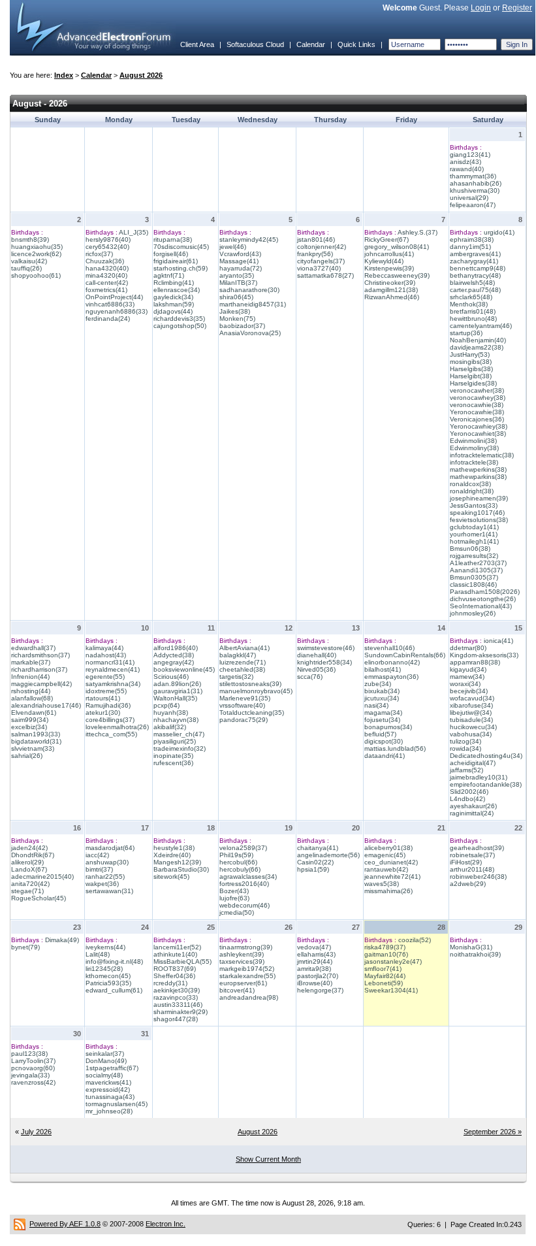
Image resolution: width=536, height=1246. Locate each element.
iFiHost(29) (466, 862)
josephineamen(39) (479, 498)
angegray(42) (173, 662)
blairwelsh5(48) (472, 282)
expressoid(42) (108, 1089)
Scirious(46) (171, 676)
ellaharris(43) (316, 954)
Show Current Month (268, 1159)
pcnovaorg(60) (33, 1068)
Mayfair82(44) (384, 975)
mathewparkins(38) (478, 476)
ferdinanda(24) (108, 318)
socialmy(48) (104, 1075)
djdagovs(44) (173, 311)
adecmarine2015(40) (42, 876)
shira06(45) (236, 297)
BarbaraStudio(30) (181, 869)
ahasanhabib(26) (475, 183)
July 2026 (36, 1132)
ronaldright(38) (472, 491)
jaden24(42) (29, 847)
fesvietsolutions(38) (479, 519)
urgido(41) (499, 232)
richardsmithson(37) (40, 655)
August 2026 (141, 75)
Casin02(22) (315, 862)
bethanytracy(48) (475, 275)
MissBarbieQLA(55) (182, 961)
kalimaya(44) (104, 647)
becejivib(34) (469, 691)
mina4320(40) (106, 275)
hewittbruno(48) (473, 318)
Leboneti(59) (383, 983)
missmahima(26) (388, 890)
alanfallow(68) (32, 698)
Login (481, 7)
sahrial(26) (26, 755)
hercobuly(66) (239, 869)
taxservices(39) (241, 961)
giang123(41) (470, 154)
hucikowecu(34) (473, 726)
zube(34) (377, 683)
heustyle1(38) (174, 847)
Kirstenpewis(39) (389, 268)
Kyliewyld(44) (383, 261)
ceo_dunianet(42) (391, 862)
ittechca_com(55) (111, 734)
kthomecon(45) (108, 975)
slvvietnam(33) (32, 748)
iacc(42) (97, 855)
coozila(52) (414, 939)
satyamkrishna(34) (113, 683)
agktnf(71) (168, 275)
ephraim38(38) (472, 239)
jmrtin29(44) (314, 961)
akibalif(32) (169, 726)
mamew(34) (467, 676)
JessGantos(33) (473, 505)
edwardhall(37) (33, 647)
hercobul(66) (238, 862)
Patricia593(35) (108, 983)
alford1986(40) (175, 647)
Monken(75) (237, 318)
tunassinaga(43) (110, 1096)
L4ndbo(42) (467, 798)
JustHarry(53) (470, 354)
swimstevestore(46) (326, 647)
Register (517, 7)
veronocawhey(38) (477, 397)
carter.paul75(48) (475, 289)
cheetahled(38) (242, 669)
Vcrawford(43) (240, 253)
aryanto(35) (236, 275)
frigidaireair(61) (175, 261)
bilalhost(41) (382, 669)
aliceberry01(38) (388, 847)
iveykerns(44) (105, 947)
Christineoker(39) (389, 282)
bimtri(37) (99, 869)
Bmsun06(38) (470, 548)
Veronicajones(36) (477, 419)
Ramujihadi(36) (108, 705)
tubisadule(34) (471, 719)
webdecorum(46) (244, 905)
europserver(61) (243, 983)
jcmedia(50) (236, 912)
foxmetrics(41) (106, 289)
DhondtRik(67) (32, 855)
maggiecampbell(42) (41, 683)
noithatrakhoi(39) (475, 954)
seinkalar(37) (105, 1053)
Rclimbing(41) (173, 282)
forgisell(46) (170, 253)
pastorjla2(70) (317, 975)
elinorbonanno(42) (392, 662)
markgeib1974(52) (246, 968)
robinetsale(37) (472, 855)
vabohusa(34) (471, 734)
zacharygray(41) (474, 261)
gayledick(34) (173, 297)
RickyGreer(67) (386, 239)
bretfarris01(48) (473, 311)
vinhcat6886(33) (110, 304)
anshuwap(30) (107, 862)
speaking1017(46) (477, 512)
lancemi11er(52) (177, 947)
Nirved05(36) (316, 669)
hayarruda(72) (240, 268)
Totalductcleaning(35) (251, 712)
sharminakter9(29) (180, 1011)
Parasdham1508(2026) (485, 591)
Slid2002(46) (469, 791)
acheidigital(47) (473, 762)
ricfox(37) (99, 253)
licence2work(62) (36, 253)
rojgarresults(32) (474, 555)
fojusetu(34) (382, 719)
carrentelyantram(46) (481, 325)
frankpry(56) (315, 253)
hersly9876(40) (108, 239)
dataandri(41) (384, 755)
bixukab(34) (382, 691)
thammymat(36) (473, 176)
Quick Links (356, 44)
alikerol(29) (27, 862)
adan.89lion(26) (177, 683)
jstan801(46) (316, 239)
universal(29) (469, 197)
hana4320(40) (107, 268)
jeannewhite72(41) (392, 876)
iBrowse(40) (314, 983)
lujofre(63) (234, 898)
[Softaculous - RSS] (19, 1224)
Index (63, 75)
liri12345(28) (104, 968)
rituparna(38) (172, 239)
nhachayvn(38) (175, 719)
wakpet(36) (102, 883)
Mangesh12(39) (177, 862)
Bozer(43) (234, 890)
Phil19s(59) (236, 855)
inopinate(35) (173, 755)
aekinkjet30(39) (176, 990)
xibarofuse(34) (471, 705)
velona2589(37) (243, 847)
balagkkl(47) (237, 655)
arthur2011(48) (472, 869)
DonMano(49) (106, 1060)
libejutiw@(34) (471, 712)
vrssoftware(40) (242, 705)
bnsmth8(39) (30, 239)
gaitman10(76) (386, 954)
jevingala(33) (30, 1075)
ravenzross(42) (33, 1082)
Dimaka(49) (62, 939)
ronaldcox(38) (470, 483)
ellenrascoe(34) (176, 289)
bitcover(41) (237, 990)
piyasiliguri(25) (174, 741)
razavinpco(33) (175, 997)
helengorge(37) (320, 990)
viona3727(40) (319, 268)
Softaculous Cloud (255, 44)
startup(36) (466, 332)
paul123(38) (29, 1053)
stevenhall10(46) (389, 647)
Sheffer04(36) (174, 975)
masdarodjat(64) (110, 847)
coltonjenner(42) (321, 246)
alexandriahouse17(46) (46, 705)
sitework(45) (171, 876)
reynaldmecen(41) (113, 669)
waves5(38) (381, 883)
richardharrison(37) (39, 669)
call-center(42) (107, 282)
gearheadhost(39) (477, 847)
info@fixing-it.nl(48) (114, 961)
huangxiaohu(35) (37, 246)
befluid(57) (380, 734)
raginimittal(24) (472, 813)
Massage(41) (239, 261)
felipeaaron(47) (473, 204)
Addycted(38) (173, 655)
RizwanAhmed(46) (391, 297)
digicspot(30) (383, 741)
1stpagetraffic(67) (112, 1068)
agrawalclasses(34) (248, 876)
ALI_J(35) (133, 232)
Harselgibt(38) (471, 376)
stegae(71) (27, 890)
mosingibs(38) (471, 361)
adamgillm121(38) (391, 289)
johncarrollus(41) (389, 253)
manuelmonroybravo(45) (255, 691)
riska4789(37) (384, 947)
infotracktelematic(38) (482, 455)
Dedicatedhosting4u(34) (486, 755)
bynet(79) (25, 947)
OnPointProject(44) (114, 297)
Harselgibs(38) (471, 368)
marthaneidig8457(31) (252, 304)
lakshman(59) (173, 304)
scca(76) (310, 676)
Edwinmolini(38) (473, 440)
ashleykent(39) (241, 954)
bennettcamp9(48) (477, 268)
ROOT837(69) (174, 968)
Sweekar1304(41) (391, 990)
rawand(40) (467, 168)
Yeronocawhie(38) (477, 412)
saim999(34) (29, 719)
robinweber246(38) (478, 876)
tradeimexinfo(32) (179, 748)
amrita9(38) (314, 968)
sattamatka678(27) (325, 275)
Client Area (197, 44)
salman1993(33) (35, 734)
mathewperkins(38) (478, 469)
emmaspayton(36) (391, 676)
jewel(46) (232, 246)
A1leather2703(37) (478, 562)
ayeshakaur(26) (473, 806)
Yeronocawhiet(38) (478, 433)
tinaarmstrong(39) (245, 947)
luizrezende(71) (242, 662)
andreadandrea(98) (248, 997)
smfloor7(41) (383, 968)
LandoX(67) (29, 869)
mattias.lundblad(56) (395, 748)
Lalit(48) (98, 954)
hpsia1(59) (313, 869)
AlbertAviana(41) (244, 647)
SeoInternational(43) (481, 606)
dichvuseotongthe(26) (483, 598)
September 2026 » (493, 1132)
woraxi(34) (465, 683)
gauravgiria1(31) (177, 691)
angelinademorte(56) (328, 855)
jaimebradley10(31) (478, 777)
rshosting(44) (30, 691)
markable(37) (30, 662)
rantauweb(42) (386, 869)
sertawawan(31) (109, 890)
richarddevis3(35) (179, 318)
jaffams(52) (466, 770)
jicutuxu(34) (381, 698)
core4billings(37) (110, 719)
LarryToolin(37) (33, 1060)
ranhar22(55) (105, 876)
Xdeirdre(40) (172, 855)
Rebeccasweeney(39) (397, 275)
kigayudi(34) (468, 669)
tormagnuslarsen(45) (117, 1103)
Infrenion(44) (30, 676)
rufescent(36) (173, 762)
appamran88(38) (475, 662)
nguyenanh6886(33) (117, 311)
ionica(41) (498, 640)
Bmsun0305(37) (474, 577)
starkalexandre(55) (247, 975)
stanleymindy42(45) (248, 239)
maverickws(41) (108, 1082)
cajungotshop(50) (179, 325)
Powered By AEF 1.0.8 (65, 1224)
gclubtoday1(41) (474, 527)
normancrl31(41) (110, 662)
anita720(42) (30, 883)
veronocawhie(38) (476, 404)
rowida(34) (465, 748)
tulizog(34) (465, 741)
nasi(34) (376, 705)
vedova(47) (314, 947)
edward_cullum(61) (114, 990)
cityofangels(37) (321, 261)
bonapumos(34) (388, 726)
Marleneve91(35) (244, 698)
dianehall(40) (316, 655)
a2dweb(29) (468, 883)
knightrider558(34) (324, 662)
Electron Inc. (165, 1224)
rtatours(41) (103, 698)
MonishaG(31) (471, 947)
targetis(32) (236, 676)
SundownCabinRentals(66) (404, 655)
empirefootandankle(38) (486, 784)
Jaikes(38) (234, 311)
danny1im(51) (470, 246)
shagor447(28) (175, 1019)
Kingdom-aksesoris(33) (484, 655)
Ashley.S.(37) (417, 232)
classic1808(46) (473, 584)
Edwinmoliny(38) (474, 447)
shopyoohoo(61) (36, 275)
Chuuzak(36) (105, 261)
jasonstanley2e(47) (393, 961)
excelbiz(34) (29, 726)
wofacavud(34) (472, 698)
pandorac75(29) (243, 719)
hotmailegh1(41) (474, 541)
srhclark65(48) (471, 297)
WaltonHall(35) (175, 698)
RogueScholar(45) (38, 898)
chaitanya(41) (317, 847)
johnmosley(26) (473, 613)
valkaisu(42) (29, 261)
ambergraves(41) (475, 253)
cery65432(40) (107, 246)
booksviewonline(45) (184, 669)
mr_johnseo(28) (109, 1111)
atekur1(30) (103, 712)
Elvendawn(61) (33, 712)
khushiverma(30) (474, 190)
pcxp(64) (166, 705)
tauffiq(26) (26, 268)
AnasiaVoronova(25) (250, 332)
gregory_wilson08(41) (396, 246)
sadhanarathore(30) (249, 289)
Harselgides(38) (473, 383)
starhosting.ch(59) (180, 268)
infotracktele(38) (474, 462)
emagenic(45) (384, 855)
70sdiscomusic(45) (181, 246)
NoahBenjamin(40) (478, 340)
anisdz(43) (465, 161)
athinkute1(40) (175, 954)
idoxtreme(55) (106, 691)
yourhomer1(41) (473, 534)
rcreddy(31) (170, 983)
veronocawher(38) (477, 390)
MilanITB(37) (238, 282)
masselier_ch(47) (178, 734)
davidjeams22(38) (476, 347)
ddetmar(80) (468, 647)
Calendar (310, 44)
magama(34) (383, 712)
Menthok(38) (469, 304)
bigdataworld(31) (36, 741)
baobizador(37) (242, 325)
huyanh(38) (170, 712)
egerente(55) (105, 676)
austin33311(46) (177, 1004)
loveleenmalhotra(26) (117, 726)
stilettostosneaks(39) (250, 683)
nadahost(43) (106, 655)
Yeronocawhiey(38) (478, 426)
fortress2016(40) (244, 883)
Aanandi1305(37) (476, 570)
